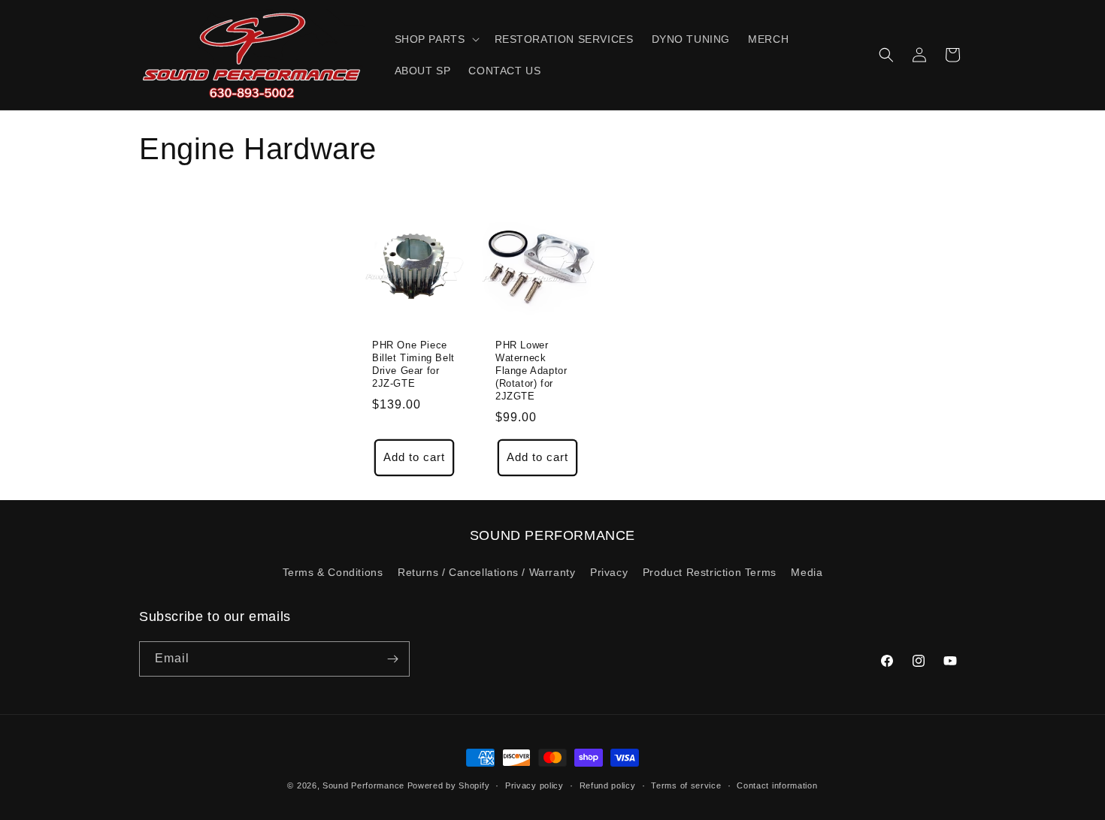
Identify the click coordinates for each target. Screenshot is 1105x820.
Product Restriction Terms (710, 572)
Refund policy (608, 785)
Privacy (609, 572)
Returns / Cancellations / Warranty (486, 572)
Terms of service (686, 785)
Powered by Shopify (448, 785)
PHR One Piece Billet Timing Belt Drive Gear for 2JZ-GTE (413, 364)
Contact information (777, 785)
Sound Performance (363, 785)
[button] (436, 39)
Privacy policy (534, 785)
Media (806, 572)
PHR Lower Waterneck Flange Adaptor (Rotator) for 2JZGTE (531, 370)
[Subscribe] (392, 659)
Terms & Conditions (333, 572)
